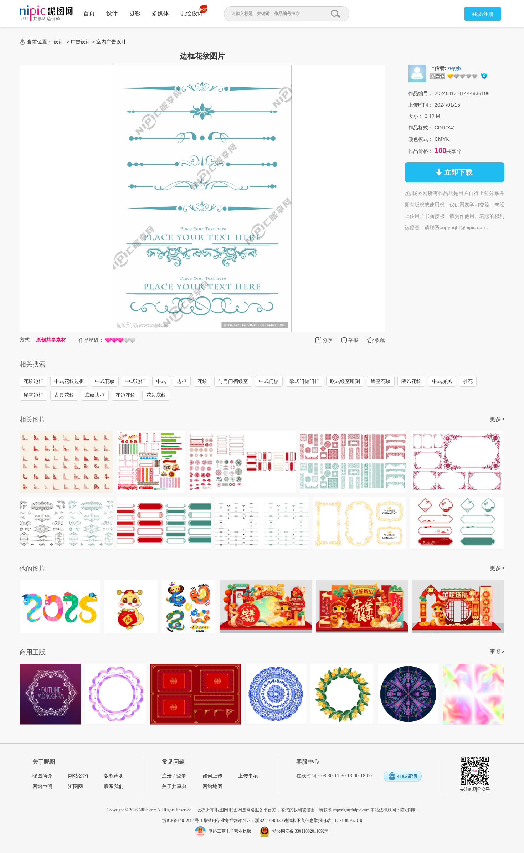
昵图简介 (42, 776)
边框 (182, 381)
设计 (112, 13)
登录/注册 (482, 14)
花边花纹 (125, 395)
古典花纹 (64, 395)
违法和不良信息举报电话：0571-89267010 (323, 820)
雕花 (468, 381)
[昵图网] (46, 13)
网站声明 (42, 786)
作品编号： (420, 93)
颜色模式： (420, 139)
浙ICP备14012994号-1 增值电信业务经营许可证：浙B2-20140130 (223, 820)
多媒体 (160, 13)
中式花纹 (105, 381)
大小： (415, 116)
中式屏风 (442, 381)
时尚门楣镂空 (233, 381)
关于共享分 (174, 786)
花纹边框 (33, 381)
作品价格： (420, 151)
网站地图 (212, 786)
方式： (27, 340)
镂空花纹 (381, 381)
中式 (161, 381)
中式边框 (135, 381)
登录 (181, 776)
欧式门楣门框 (304, 381)
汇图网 (75, 786)
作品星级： (91, 340)
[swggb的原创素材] (417, 73)
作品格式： (420, 127)
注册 (167, 776)
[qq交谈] (402, 776)
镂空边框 (33, 395)
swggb (454, 68)
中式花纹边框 (69, 381)
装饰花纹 (411, 381)
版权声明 (114, 776)
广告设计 (81, 42)
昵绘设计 (191, 13)
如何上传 (212, 776)
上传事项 (248, 776)
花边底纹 (156, 395)
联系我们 (114, 786)
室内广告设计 (111, 42)
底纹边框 (95, 395)
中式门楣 (269, 381)
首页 (89, 13)
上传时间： (420, 105)
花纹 (202, 381)
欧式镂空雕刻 (345, 381)
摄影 (134, 13)
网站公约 (78, 776)
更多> (497, 419)
